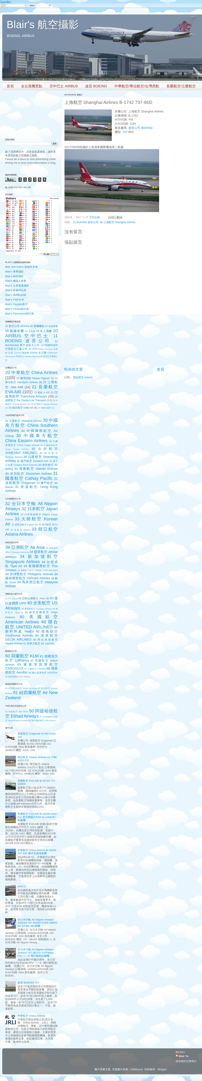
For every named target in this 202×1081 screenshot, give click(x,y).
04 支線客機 (51, 326)
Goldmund (137, 1069)
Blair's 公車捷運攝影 (17, 285)
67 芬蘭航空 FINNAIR (35, 669)
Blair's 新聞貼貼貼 (15, 294)
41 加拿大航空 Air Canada (38, 643)
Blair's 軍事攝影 (14, 271)
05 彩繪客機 (14, 331)
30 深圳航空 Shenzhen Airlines (28, 473)
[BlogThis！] (112, 217)
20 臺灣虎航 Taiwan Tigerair (33, 378)
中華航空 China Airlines (31, 1015)
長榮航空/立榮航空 (181, 86)
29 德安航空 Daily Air (20, 407)
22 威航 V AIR (42, 392)
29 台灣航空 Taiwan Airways (44, 404)
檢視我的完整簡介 (186, 1061)
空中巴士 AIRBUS (64, 86)
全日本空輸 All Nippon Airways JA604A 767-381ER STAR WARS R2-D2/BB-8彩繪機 (37, 922)
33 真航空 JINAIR (20, 530)
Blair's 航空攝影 (43, 24)
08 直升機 (30, 331)
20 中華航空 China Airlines (31, 372)
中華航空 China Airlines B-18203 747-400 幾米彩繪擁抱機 (37, 852)
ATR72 (22, 886)
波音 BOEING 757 (28, 982)
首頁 (10, 86)
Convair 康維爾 (21, 353)
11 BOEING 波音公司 (85, 222)
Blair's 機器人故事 (15, 280)
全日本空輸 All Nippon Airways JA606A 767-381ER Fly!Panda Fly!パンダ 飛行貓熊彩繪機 (36, 952)
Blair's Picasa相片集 (17, 308)
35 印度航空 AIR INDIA (16, 711)
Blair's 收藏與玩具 (15, 290)
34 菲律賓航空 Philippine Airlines (29, 574)
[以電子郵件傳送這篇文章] (109, 217)
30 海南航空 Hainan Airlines (36, 468)
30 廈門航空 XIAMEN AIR (32, 461)
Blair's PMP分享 (14, 299)
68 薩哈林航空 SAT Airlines (17, 676)
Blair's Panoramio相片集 (19, 313)
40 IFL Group (11, 598)
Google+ (5, 1)
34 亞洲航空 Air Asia (25, 547)
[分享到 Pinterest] (120, 217)
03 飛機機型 (37, 326)
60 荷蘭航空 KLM (22, 656)
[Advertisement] (160, 340)
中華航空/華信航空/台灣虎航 (136, 86)
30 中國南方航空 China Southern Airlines (31, 425)
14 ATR (32, 348)
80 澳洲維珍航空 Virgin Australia (21, 688)
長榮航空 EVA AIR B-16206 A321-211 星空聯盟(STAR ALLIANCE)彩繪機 (38, 817)
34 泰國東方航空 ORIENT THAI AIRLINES (38, 570)
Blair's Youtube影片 (16, 304)
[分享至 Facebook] (118, 217)
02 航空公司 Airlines (17, 326)
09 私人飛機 (44, 331)
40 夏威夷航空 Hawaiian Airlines (37, 609)
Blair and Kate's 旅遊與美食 (21, 266)
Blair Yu (184, 1056)
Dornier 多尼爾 (38, 352)
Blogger (162, 1069)
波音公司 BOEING (140, 127)
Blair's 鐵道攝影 (14, 276)
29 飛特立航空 (44, 408)
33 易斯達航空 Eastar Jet (25, 524)
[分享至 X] (115, 217)
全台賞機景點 (31, 86)
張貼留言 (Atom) (82, 377)
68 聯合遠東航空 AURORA (43, 672)
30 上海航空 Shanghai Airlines (117, 222)
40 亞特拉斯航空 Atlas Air (33, 598)
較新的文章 (73, 369)
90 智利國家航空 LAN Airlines (42, 720)
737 (124, 132)
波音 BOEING (96, 86)
